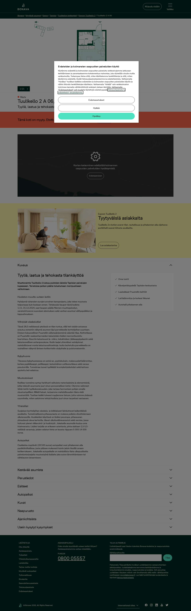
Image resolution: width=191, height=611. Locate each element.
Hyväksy (96, 116)
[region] (96, 92)
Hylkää (96, 108)
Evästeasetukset (96, 100)
